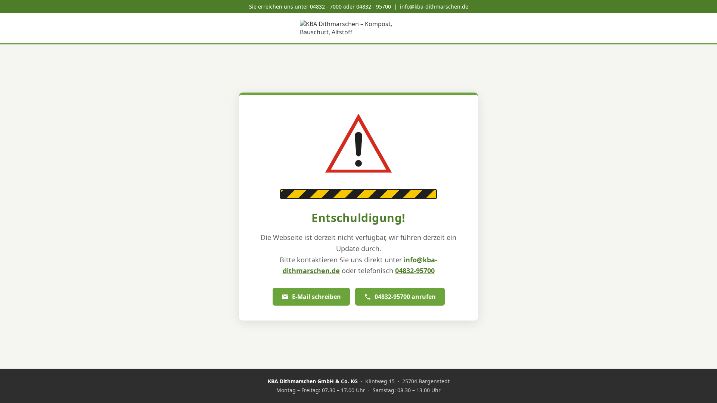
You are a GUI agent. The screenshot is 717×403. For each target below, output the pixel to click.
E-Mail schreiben (316, 297)
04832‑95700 (415, 270)
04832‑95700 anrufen (405, 297)
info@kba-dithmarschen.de (434, 6)
